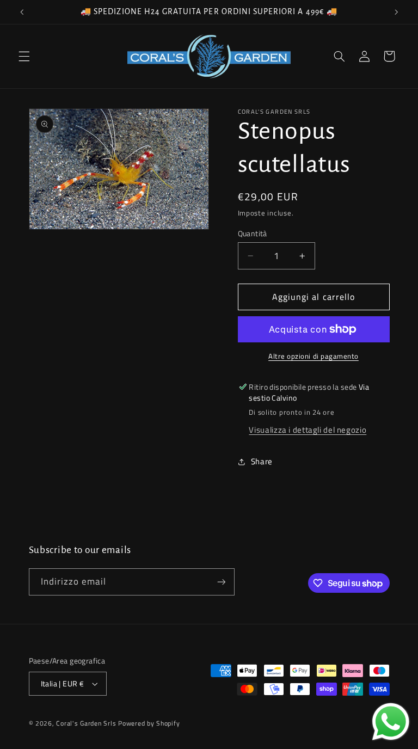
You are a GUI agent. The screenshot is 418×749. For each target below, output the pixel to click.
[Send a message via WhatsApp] (391, 722)
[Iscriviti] (220, 581)
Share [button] (262, 461)
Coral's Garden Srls (87, 723)
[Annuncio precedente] (22, 12)
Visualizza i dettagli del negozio (307, 429)
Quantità (252, 233)
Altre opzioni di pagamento (313, 356)
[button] (23, 56)
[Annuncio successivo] (396, 12)
